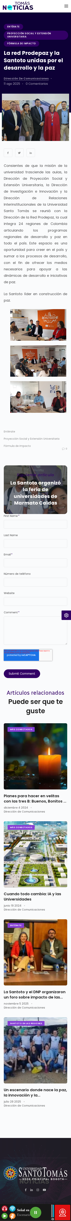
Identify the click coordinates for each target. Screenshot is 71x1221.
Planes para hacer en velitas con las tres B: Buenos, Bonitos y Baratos (35, 798)
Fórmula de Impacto (21, 43)
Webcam (62, 1212)
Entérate (13, 26)
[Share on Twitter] (19, 153)
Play (35, 1212)
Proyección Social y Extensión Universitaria (29, 35)
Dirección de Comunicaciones (26, 78)
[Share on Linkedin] (31, 153)
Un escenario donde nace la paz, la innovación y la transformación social (35, 1092)
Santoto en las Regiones (26, 1023)
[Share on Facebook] (8, 153)
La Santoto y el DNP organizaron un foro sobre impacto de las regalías (35, 994)
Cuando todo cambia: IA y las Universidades (32, 896)
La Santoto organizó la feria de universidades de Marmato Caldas (35, 492)
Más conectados (21, 729)
